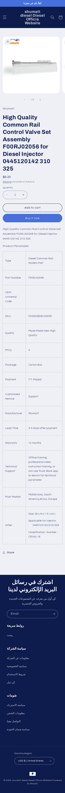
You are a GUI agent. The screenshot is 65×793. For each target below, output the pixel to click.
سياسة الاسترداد (16, 705)
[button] (4, 17)
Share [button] (10, 552)
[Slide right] (40, 100)
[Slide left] (24, 100)
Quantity (8, 188)
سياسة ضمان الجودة (18, 729)
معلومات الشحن (16, 713)
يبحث (10, 635)
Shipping (7, 182)
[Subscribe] (54, 614)
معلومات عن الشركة (18, 658)
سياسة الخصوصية (17, 666)
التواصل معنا (14, 721)
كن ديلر (11, 682)
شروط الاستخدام (16, 674)
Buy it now (32, 218)
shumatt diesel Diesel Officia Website (32, 780)
